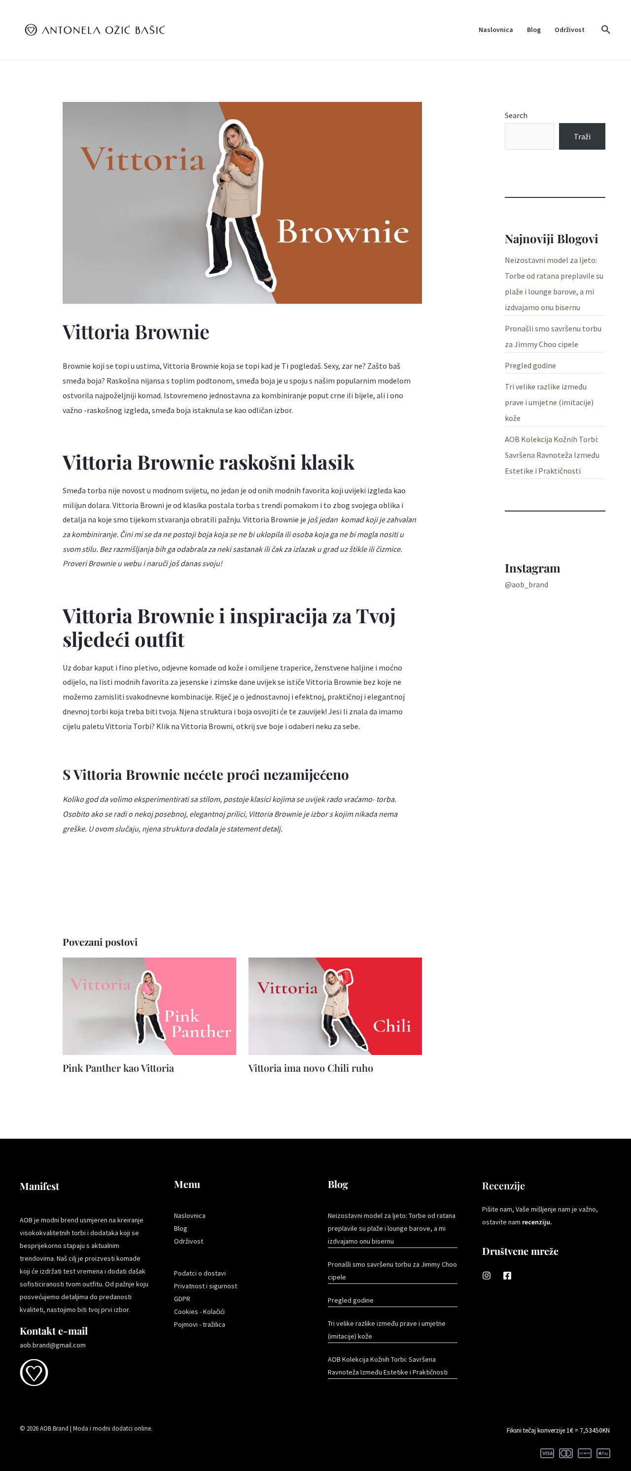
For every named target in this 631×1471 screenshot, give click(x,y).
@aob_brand (526, 584)
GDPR (182, 1298)
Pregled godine (530, 365)
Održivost (570, 29)
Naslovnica (496, 29)
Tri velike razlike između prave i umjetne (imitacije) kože (549, 402)
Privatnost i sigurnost (205, 1285)
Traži (582, 136)
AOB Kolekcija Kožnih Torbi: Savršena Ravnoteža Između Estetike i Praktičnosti (552, 455)
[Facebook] (507, 1275)
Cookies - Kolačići (199, 1311)
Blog (534, 29)
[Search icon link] (606, 30)
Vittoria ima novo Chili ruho (310, 1067)
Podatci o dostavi (200, 1273)
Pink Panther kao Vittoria (118, 1067)
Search (516, 115)
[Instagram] (486, 1275)
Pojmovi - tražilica (199, 1324)
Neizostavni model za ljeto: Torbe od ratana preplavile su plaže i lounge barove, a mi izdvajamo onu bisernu (392, 1228)
